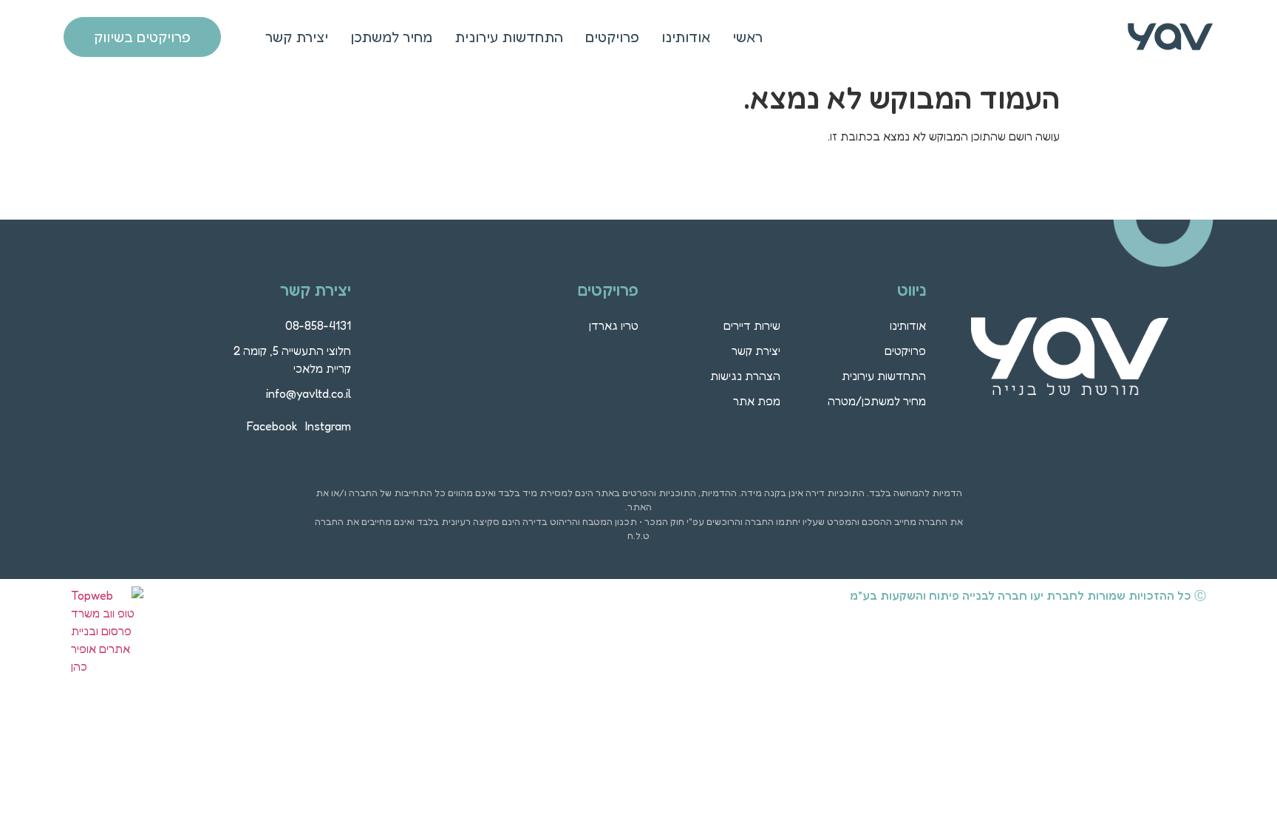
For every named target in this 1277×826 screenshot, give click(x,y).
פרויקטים (612, 37)
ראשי (747, 37)
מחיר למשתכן (391, 37)
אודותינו (685, 37)
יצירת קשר (296, 37)
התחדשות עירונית (508, 37)
